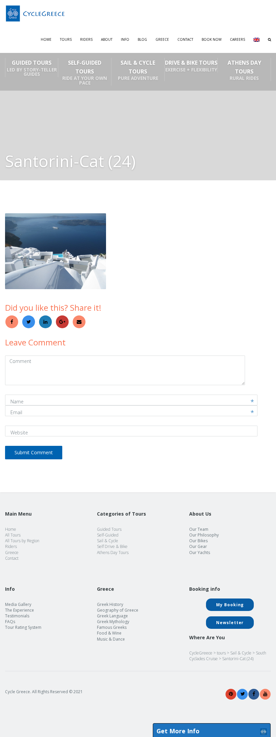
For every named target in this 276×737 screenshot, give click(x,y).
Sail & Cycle (107, 541)
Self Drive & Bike (112, 546)
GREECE (162, 39)
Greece (12, 552)
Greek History (110, 604)
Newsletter (230, 622)
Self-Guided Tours (84, 72)
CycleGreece (200, 653)
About (106, 39)
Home (46, 39)
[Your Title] (231, 694)
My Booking (230, 605)
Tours (66, 39)
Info (125, 39)
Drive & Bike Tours (191, 65)
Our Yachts (199, 552)
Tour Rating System (23, 627)
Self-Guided (107, 535)
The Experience (19, 610)
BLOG (142, 39)
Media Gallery (18, 604)
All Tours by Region (22, 541)
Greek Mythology (113, 621)
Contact (185, 39)
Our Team (198, 529)
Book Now (211, 39)
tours (221, 653)
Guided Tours (32, 68)
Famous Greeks (112, 627)
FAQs (10, 621)
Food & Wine (109, 633)
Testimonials (17, 616)
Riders (86, 39)
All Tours (13, 535)
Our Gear (198, 546)
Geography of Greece (117, 610)
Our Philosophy (204, 535)
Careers (237, 39)
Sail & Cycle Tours (138, 70)
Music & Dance (111, 639)
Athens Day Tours (244, 70)
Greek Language (112, 616)
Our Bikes (198, 541)
